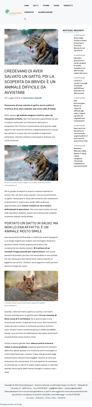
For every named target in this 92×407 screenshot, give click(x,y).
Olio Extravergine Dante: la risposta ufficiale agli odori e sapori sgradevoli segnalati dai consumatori (79, 111)
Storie (46, 6)
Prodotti (68, 6)
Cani (26, 6)
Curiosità (29, 12)
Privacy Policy (50, 398)
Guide (56, 6)
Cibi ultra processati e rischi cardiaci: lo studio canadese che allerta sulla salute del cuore (80, 65)
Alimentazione (45, 12)
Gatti (35, 6)
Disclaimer (62, 398)
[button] (25, 19)
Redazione (40, 398)
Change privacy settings (11, 404)
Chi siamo (30, 398)
